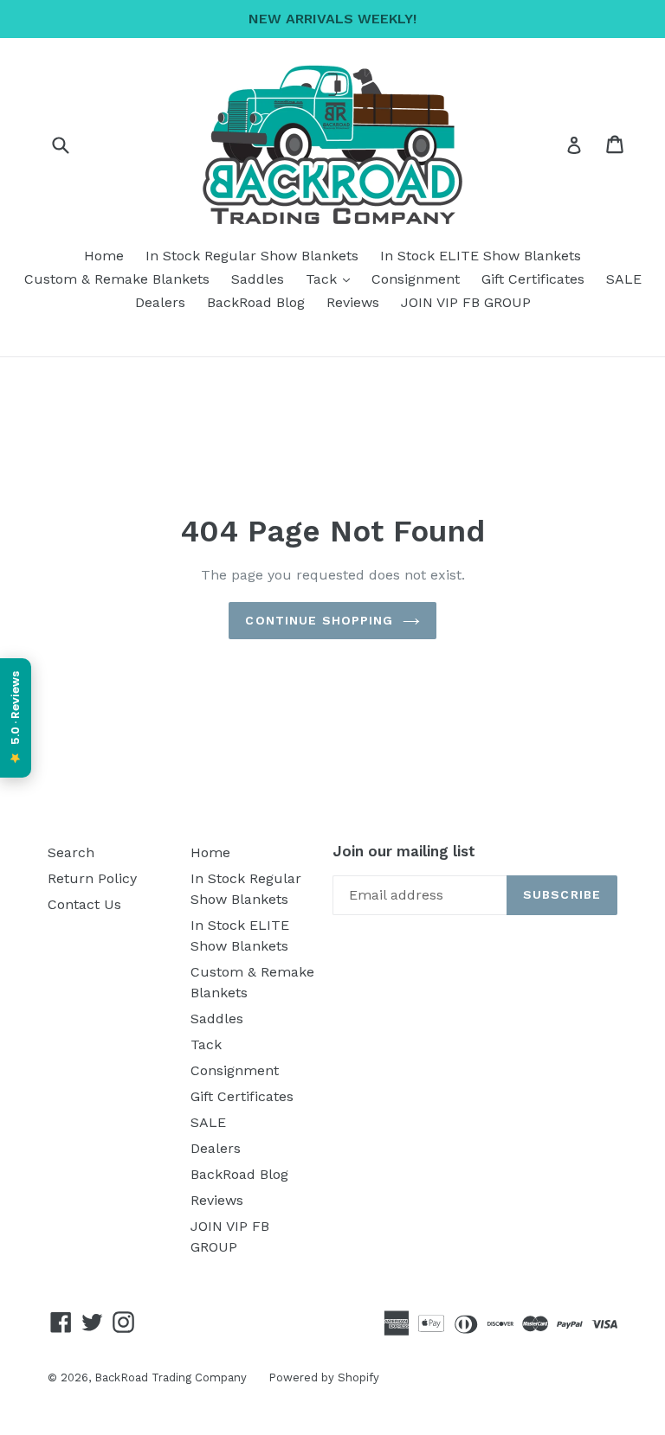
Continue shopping (319, 620)
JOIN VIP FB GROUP (466, 302)
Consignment (415, 279)
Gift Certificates (532, 279)
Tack (332, 278)
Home (104, 255)
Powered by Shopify (323, 1377)
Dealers (160, 302)
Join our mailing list (403, 851)
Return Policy (92, 878)
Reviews (352, 302)
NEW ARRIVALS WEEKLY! (332, 18)
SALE (624, 279)
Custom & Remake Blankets (117, 279)
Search (71, 852)
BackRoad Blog (256, 302)
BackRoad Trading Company (170, 1377)
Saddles (257, 279)
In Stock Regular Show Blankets (251, 255)
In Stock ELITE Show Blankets (480, 255)
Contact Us (84, 904)
